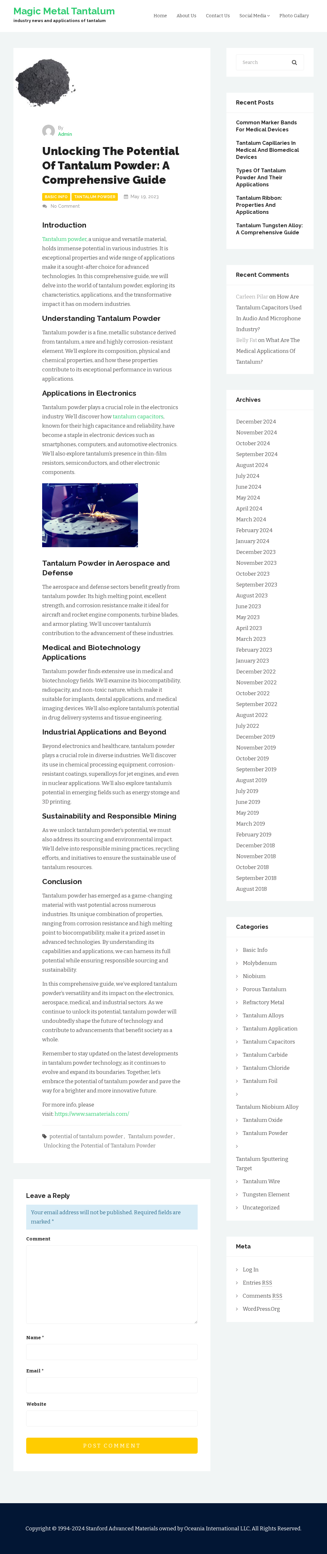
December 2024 (256, 421)
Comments (262, 1296)
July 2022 (247, 726)
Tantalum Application (270, 1028)
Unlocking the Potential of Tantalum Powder (100, 1145)
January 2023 (252, 660)
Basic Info (56, 197)
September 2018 (256, 878)
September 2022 (257, 704)
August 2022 (252, 715)
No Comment (65, 206)
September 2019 (256, 769)
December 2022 (256, 671)
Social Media (253, 16)
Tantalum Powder (94, 197)
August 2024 (252, 465)
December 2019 (255, 737)
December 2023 (256, 552)
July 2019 (247, 791)
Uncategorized (261, 1207)
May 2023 (248, 617)
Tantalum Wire (261, 1181)
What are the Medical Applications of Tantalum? (268, 351)
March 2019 (250, 823)
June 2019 (248, 802)
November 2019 (256, 747)
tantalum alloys (263, 1015)
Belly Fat (246, 340)
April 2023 (249, 628)
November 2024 (256, 432)
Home (160, 16)
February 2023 (254, 650)
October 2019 (252, 758)
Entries (257, 1282)
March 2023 (251, 639)
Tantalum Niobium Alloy (267, 1107)
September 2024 (257, 454)
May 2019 (247, 813)
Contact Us (218, 16)
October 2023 (253, 574)
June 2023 (248, 606)
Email (35, 1371)
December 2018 (255, 845)
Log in (251, 1269)
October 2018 (252, 867)
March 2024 (251, 519)
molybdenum (260, 963)
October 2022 (253, 693)
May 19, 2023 (145, 196)
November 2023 (256, 563)
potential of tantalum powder (86, 1136)
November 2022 (256, 682)
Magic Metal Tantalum (64, 11)
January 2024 (252, 541)
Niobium (254, 976)
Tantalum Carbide (265, 1055)
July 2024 (247, 476)
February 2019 (253, 834)
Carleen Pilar (252, 296)
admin (65, 134)
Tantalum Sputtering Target (262, 1164)
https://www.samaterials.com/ (92, 1114)
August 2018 (251, 889)
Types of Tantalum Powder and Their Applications (261, 177)
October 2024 (253, 443)
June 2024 (248, 487)
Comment (38, 1239)
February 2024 (254, 530)
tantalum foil (260, 1081)
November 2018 (256, 856)
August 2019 (251, 780)
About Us (186, 16)
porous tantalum (264, 989)
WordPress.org (261, 1309)
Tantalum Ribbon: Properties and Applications (259, 205)
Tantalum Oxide (263, 1120)
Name (35, 1337)
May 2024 (248, 497)
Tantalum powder (64, 239)
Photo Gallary (294, 16)
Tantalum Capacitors (269, 1041)
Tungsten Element (266, 1194)
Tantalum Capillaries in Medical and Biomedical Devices (267, 150)
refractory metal (263, 1002)
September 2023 (256, 584)
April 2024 (249, 508)
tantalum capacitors (138, 416)
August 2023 (252, 595)
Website (36, 1404)
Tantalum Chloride (266, 1068)
